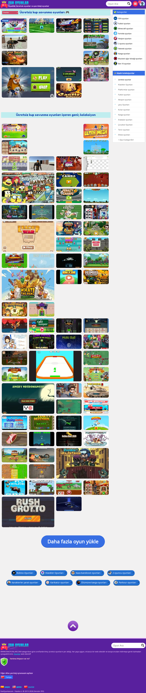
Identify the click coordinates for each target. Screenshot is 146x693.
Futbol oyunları (124, 23)
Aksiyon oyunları (124, 38)
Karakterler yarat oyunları (25, 582)
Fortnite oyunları (125, 33)
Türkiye (8, 677)
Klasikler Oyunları (125, 84)
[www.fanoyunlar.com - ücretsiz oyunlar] (15, 646)
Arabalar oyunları (125, 120)
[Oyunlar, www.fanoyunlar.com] (15, 4)
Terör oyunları (124, 130)
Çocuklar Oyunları (125, 125)
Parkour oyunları (127, 582)
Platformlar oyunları (126, 90)
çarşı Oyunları (123, 105)
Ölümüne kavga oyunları (93, 582)
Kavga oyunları (124, 53)
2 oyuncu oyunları (125, 43)
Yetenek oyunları (125, 48)
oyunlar (31, 687)
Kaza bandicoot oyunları (88, 572)
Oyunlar (17, 654)
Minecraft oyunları (125, 28)
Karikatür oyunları (59, 582)
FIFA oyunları (123, 18)
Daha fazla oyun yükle (73, 541)
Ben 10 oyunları (124, 63)
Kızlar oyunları (124, 110)
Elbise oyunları (124, 135)
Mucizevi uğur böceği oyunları (130, 58)
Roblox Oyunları (25, 572)
